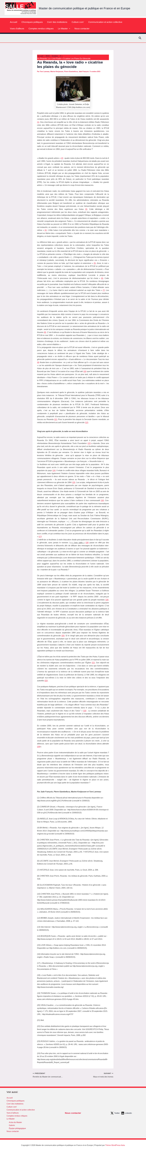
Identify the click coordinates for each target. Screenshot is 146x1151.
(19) (106, 600)
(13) (89, 443)
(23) (84, 711)
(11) (55, 419)
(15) (73, 482)
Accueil (13, 22)
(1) (38, 122)
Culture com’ (78, 22)
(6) (102, 278)
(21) (93, 663)
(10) (84, 371)
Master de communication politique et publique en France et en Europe (84, 8)
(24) (38, 747)
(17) (40, 537)
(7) (104, 290)
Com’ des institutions (57, 22)
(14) (54, 470)
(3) (86, 209)
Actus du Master (15, 1122)
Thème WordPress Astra (115, 1145)
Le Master (63, 28)
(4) (45, 230)
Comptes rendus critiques (41, 28)
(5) (95, 263)
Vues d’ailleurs (17, 28)
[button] (69, 28)
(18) (87, 543)
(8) (45, 332)
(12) (86, 422)
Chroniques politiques (32, 22)
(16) (102, 500)
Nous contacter (81, 28)
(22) (46, 681)
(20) (63, 636)
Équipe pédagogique (17, 1128)
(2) (62, 158)
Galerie (12, 1125)
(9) (38, 362)
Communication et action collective (105, 22)
